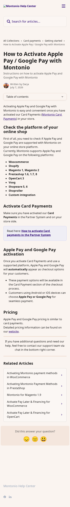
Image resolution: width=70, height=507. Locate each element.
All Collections (11, 40)
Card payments (32, 40)
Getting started (53, 40)
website (14, 331)
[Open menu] (63, 6)
